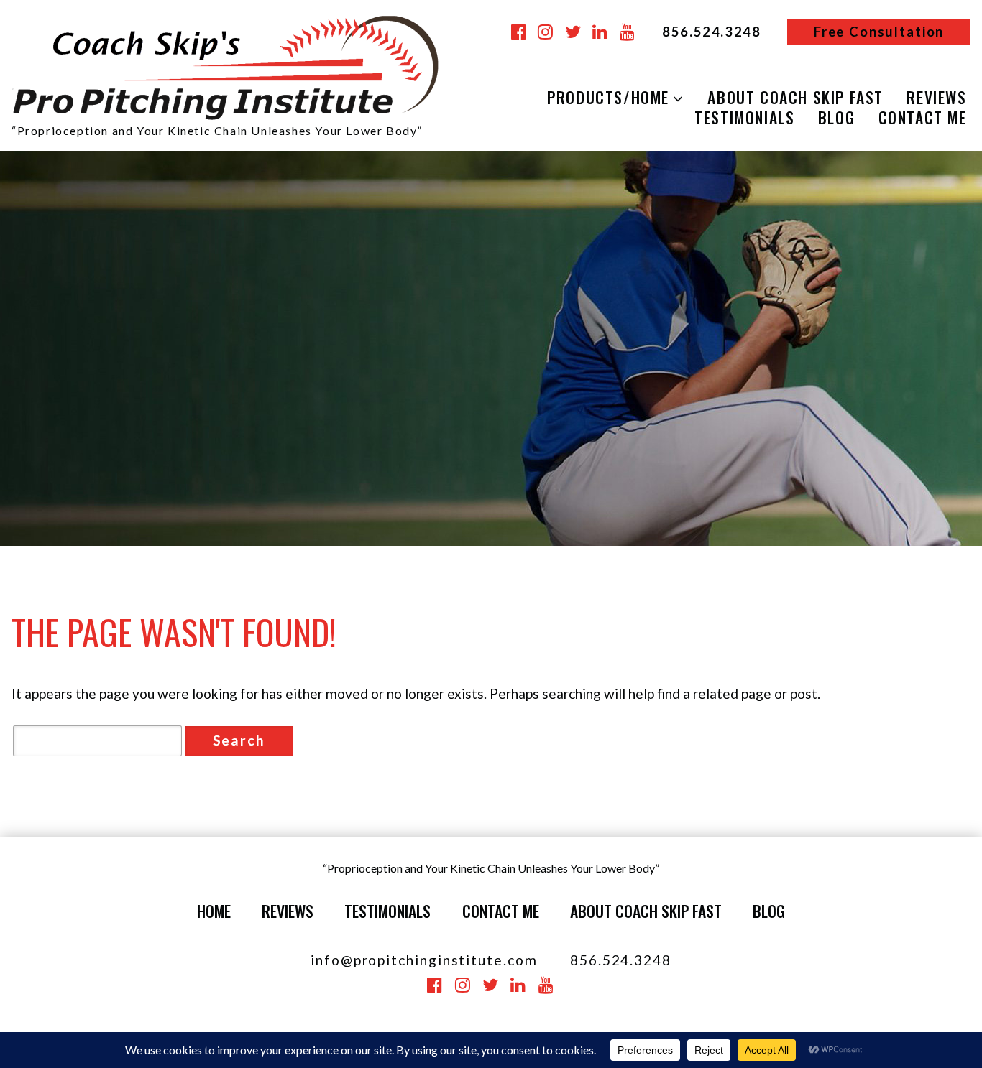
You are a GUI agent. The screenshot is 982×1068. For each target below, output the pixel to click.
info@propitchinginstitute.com (424, 960)
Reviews (287, 910)
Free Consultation (879, 32)
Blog (836, 118)
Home (214, 910)
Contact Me (500, 910)
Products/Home (608, 98)
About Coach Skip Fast (795, 98)
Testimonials (744, 118)
